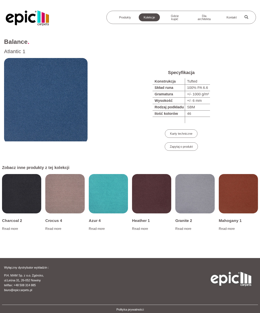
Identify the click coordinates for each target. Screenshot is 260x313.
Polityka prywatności (130, 309)
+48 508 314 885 (25, 285)
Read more (10, 228)
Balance (16, 41)
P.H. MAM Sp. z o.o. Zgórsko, (24, 275)
